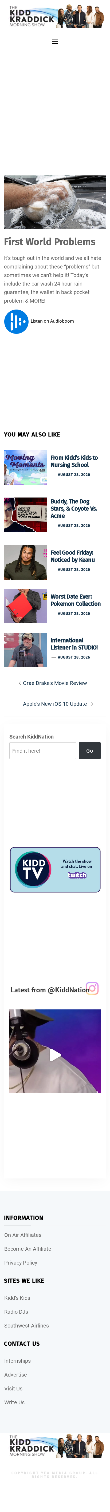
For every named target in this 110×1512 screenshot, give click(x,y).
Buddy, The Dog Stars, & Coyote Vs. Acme (74, 508)
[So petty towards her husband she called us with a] (55, 1055)
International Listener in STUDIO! (74, 644)
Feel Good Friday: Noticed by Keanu (73, 556)
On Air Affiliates (22, 1235)
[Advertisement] (55, 104)
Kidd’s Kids (17, 1298)
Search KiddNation (31, 736)
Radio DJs (16, 1312)
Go (89, 751)
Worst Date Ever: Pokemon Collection (76, 600)
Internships (17, 1361)
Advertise (15, 1374)
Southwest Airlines (26, 1325)
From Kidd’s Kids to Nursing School (74, 461)
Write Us (14, 1402)
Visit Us (13, 1388)
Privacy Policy (20, 1263)
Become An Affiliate (27, 1249)
